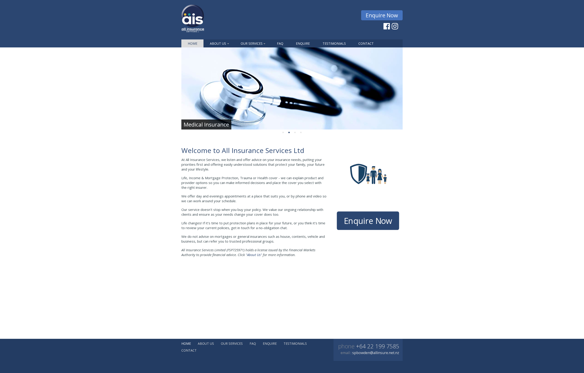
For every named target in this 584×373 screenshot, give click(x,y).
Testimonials (334, 43)
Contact (366, 43)
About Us (218, 43)
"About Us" (254, 254)
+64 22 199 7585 (377, 346)
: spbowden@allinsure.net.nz (375, 352)
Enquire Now (382, 15)
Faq (280, 43)
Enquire (303, 43)
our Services (252, 43)
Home (192, 43)
